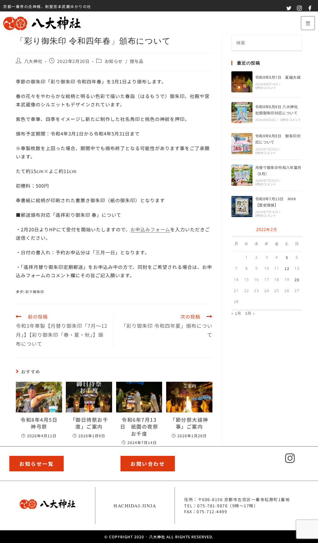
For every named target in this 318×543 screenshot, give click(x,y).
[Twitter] (273, 462)
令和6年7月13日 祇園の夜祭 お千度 (139, 426)
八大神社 (33, 61)
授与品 (136, 61)
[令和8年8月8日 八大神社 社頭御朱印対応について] (241, 112)
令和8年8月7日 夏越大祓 (278, 77)
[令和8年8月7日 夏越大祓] (241, 81)
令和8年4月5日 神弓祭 (38, 423)
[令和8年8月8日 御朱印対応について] (241, 143)
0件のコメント (265, 87)
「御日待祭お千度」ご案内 (89, 423)
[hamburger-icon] (308, 23)
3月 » (250, 313)
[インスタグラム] (290, 458)
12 (286, 268)
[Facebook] (307, 462)
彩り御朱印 (34, 291)
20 (296, 279)
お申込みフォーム (150, 229)
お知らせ (114, 61)
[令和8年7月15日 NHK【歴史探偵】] (241, 206)
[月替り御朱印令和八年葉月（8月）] (241, 175)
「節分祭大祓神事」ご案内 (189, 423)
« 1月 (236, 313)
